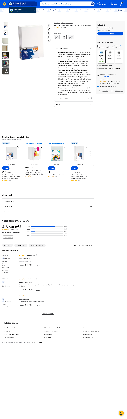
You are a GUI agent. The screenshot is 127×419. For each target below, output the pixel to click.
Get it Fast (63, 10)
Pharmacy (72, 10)
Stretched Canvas (9, 337)
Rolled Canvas (48, 334)
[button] (101, 3)
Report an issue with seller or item (109, 83)
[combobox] (67, 3)
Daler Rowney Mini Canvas (11, 328)
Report (38, 265)
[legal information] (112, 28)
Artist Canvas (7, 331)
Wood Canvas (47, 337)
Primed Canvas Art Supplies (91, 331)
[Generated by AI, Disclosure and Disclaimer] (91, 98)
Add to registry (119, 91)
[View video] (48, 37)
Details (114, 86)
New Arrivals (81, 10)
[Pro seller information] (110, 76)
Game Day (103, 10)
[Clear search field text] (88, 3)
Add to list (105, 91)
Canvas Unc (86, 328)
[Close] (34, 10)
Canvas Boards (87, 334)
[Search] (92, 3)
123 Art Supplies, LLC (110, 74)
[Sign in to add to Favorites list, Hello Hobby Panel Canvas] (64, 146)
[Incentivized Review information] (30, 261)
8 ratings (67, 27)
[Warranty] (91, 211)
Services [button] (18, 10)
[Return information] (110, 30)
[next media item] (48, 40)
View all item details (62, 98)
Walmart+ (111, 10)
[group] (62, 27)
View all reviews (8, 237)
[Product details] (91, 201)
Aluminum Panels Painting (51, 331)
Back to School (43, 10)
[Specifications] (91, 206)
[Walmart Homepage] (4, 3)
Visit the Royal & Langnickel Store (63, 23)
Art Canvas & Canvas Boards (11, 334)
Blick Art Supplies (88, 337)
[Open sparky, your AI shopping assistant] (121, 413)
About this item (8, 195)
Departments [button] (7, 10)
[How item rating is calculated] (20, 232)
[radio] (57, 37)
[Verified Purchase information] (36, 255)
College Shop (54, 10)
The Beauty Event (92, 10)
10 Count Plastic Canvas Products (53, 328)
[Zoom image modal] (48, 33)
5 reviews (17, 229)
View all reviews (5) (47, 313)
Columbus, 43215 (107, 65)
